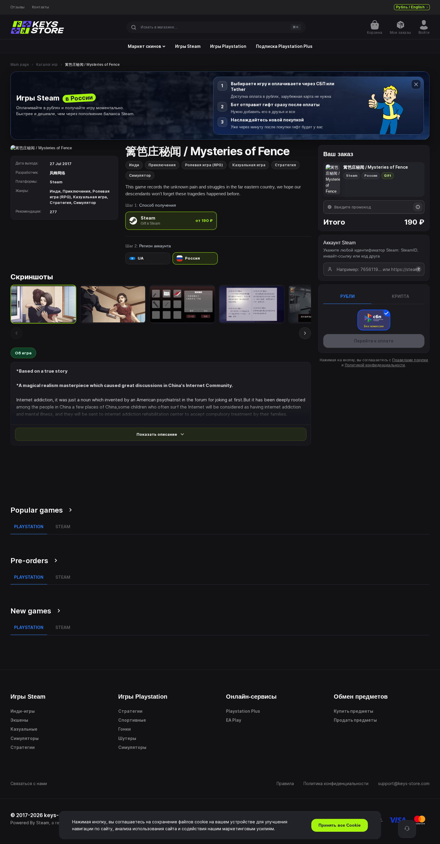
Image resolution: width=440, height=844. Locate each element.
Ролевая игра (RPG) (204, 165)
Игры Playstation (228, 46)
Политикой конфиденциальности (375, 365)
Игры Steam (188, 46)
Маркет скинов (144, 46)
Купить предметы (353, 711)
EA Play (233, 720)
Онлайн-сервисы (251, 696)
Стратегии (22, 747)
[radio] (171, 220)
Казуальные (23, 729)
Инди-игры (22, 711)
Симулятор (140, 175)
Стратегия (285, 165)
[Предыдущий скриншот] (16, 333)
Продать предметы (355, 720)
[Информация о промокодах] (417, 206)
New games (30, 611)
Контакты (40, 7)
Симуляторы (24, 738)
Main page (19, 65)
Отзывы (17, 7)
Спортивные (132, 720)
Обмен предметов (361, 696)
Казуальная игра (248, 165)
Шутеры (127, 738)
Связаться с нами (28, 783)
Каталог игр (46, 65)
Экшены (19, 720)
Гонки (124, 729)
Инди (134, 165)
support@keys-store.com (404, 783)
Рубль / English (410, 7)
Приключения (162, 165)
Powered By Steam (29, 822)
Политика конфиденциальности (336, 783)
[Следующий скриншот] (305, 333)
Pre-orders (29, 560)
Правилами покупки (410, 360)
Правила (285, 783)
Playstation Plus (243, 711)
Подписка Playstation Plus (284, 46)
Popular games (36, 510)
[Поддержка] (407, 829)
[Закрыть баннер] (416, 84)
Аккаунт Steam (339, 242)
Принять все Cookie (339, 825)
